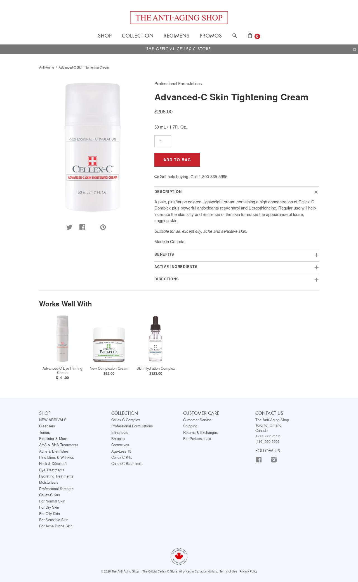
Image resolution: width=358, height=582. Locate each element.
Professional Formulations (132, 426)
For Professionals (197, 438)
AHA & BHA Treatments (58, 444)
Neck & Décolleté (53, 463)
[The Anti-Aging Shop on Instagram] (278, 460)
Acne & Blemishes (54, 451)
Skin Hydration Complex (155, 368)
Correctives (120, 444)
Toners (44, 432)
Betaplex (118, 438)
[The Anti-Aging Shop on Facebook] (262, 460)
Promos (211, 36)
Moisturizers (48, 482)
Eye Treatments (51, 469)
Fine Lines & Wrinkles (56, 457)
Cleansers (47, 426)
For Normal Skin (52, 501)
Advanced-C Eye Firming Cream (62, 370)
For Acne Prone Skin (55, 526)
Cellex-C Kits (49, 494)
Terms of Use (228, 571)
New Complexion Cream (109, 368)
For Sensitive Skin (53, 519)
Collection (138, 36)
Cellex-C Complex (125, 419)
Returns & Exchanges (200, 432)
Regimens (177, 36)
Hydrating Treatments (56, 476)
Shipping (190, 426)
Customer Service (197, 419)
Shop (105, 36)
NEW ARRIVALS (53, 419)
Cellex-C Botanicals (126, 463)
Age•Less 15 (121, 451)
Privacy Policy (248, 571)
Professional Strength (56, 488)
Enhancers (119, 432)
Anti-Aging (46, 67)
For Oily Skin (49, 513)
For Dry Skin (49, 507)
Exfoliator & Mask (53, 438)
